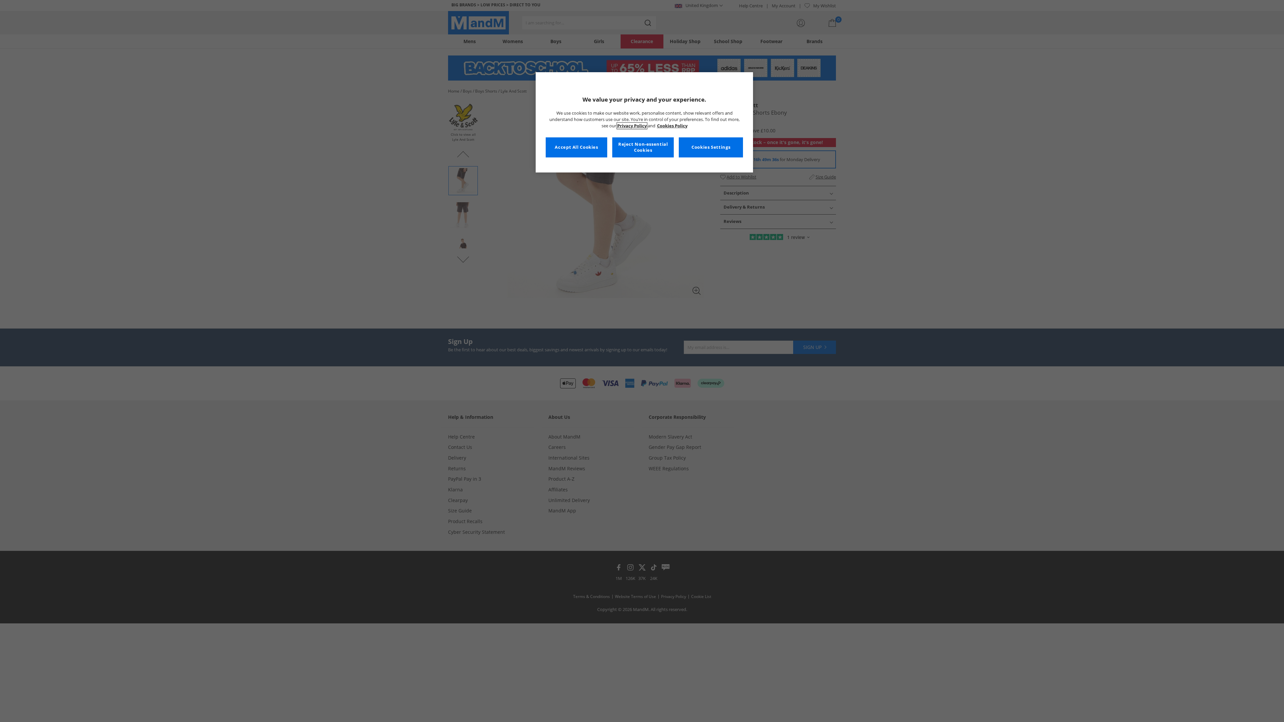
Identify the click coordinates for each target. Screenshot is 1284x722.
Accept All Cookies (576, 147)
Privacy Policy (632, 126)
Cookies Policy (672, 126)
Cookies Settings (710, 147)
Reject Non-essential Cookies (643, 147)
